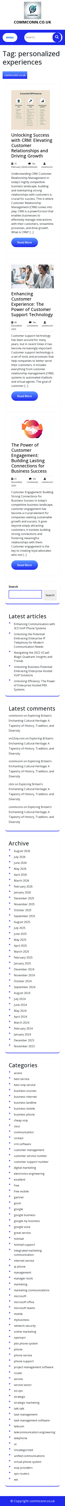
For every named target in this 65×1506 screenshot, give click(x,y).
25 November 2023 (16, 482)
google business (24, 1215)
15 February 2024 (18, 165)
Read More (24, 242)
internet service (24, 1261)
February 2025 (23, 957)
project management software (33, 1367)
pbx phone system (26, 1343)
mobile (18, 1314)
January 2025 (22, 963)
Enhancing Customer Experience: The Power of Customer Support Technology (32, 304)
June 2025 (20, 934)
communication (24, 1132)
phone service (23, 1355)
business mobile (24, 1108)
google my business (27, 1221)
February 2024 (23, 1028)
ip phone (19, 1266)
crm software (22, 1144)
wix (16, 1479)
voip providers (23, 1468)
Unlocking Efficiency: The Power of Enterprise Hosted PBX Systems (34, 685)
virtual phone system (27, 1462)
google (18, 1209)
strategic (19, 1397)
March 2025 (21, 951)
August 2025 (22, 922)
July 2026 (19, 857)
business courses (25, 1091)
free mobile (21, 1191)
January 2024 (22, 1034)
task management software (32, 1420)
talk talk (19, 1408)
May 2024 (20, 1011)
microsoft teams (24, 1308)
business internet (25, 1097)
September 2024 (24, 987)
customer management (29, 1150)
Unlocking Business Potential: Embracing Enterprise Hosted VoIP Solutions (33, 671)
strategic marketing (27, 1403)
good (17, 1203)
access (18, 1073)
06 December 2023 (16, 326)
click (11, 784)
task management (25, 1414)
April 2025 (20, 946)
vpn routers (21, 1474)
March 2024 (21, 1022)
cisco (17, 1126)
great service (22, 1233)
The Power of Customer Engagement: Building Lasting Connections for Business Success (29, 458)
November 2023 (24, 1046)
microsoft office (24, 1302)
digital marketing (25, 1168)
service (18, 1379)
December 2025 (24, 898)
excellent (19, 1179)
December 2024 (24, 969)
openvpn (19, 1337)
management (22, 1272)
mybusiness (21, 1320)
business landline (25, 1103)
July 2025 (19, 928)
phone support (24, 1361)
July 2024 (19, 999)
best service (21, 1079)
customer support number (31, 1162)
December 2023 (24, 1040)
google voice (22, 1227)
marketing (20, 1284)
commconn (47, 165)
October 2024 (22, 981)
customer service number (30, 1156)
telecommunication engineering (34, 1432)
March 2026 (21, 880)
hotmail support (24, 1245)
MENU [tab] (10, 37)
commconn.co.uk (32, 22)
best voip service (25, 1085)
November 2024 (24, 975)
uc (15, 1444)
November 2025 (24, 904)
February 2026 (23, 886)
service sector (23, 1385)
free (16, 1185)
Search (13, 587)
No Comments (31, 165)
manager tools (23, 1278)
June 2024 (20, 1005)
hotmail (19, 1239)
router (18, 1373)
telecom (19, 1426)
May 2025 (20, 940)
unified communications (29, 1456)
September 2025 (24, 916)
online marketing (25, 1332)
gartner (19, 1197)
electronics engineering (29, 1174)
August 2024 (22, 993)
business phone (24, 1114)
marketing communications (31, 1290)
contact (18, 1138)
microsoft (20, 1296)
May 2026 (20, 869)
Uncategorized (23, 1450)
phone (18, 1349)
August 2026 (22, 851)
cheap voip (21, 1120)
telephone (20, 1438)
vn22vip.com (17, 738)
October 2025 (22, 910)
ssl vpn (18, 1391)
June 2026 (20, 863)
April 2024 (20, 1017)
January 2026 (22, 892)
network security (25, 1326)
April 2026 (20, 875)
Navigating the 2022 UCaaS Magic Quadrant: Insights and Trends (33, 657)
